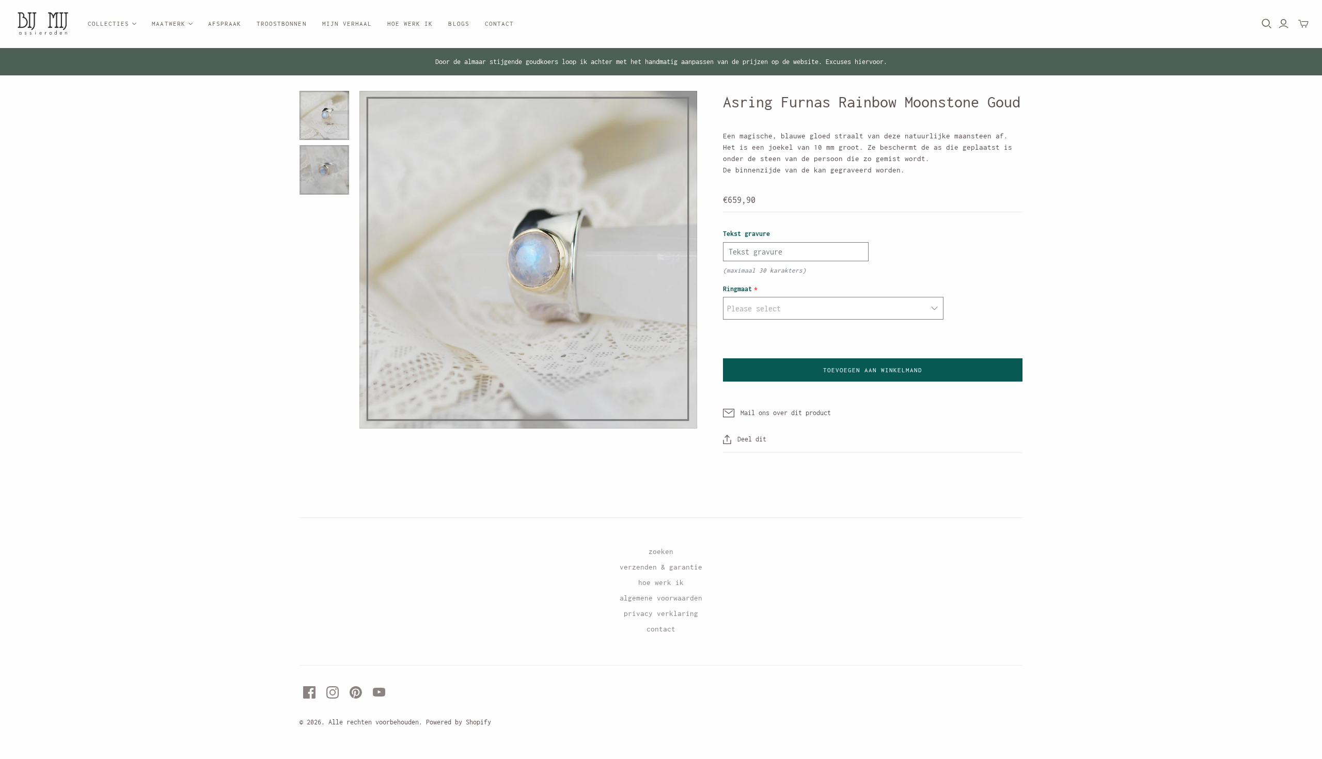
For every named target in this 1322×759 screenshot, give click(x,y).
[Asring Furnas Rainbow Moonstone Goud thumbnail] (324, 115)
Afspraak (224, 23)
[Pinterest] (356, 692)
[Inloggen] (1283, 23)
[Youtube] (379, 692)
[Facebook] (309, 692)
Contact (499, 23)
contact (661, 629)
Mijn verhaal (347, 23)
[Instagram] (332, 692)
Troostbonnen (281, 23)
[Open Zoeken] (1267, 24)
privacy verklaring (661, 613)
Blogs (458, 23)
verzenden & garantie (661, 567)
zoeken (661, 551)
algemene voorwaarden (661, 598)
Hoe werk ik (410, 23)
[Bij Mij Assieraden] (42, 24)
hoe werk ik (661, 582)
